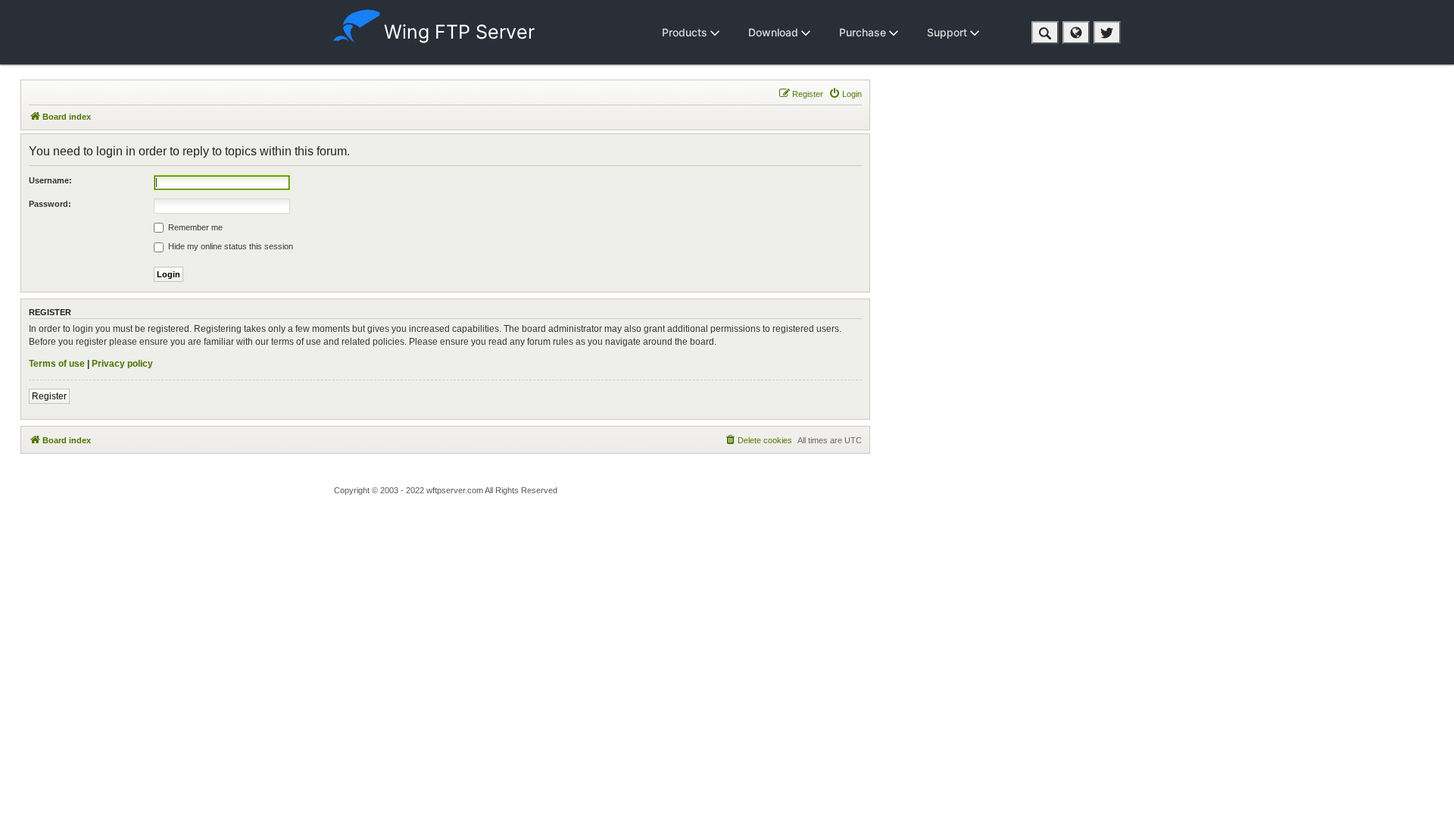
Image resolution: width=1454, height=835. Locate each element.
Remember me (194, 227)
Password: (50, 203)
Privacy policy (122, 363)
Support (948, 32)
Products (686, 32)
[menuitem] (845, 94)
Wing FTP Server (459, 31)
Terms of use (57, 363)
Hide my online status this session (229, 246)
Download (774, 32)
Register (49, 396)
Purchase (864, 32)
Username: (50, 180)
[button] (1045, 32)
